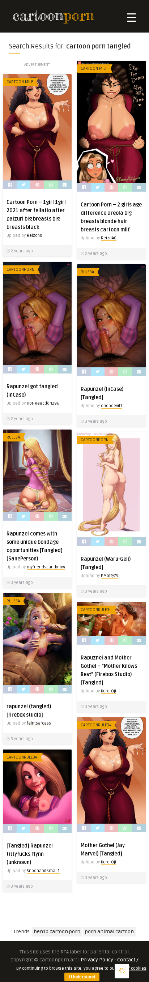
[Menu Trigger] (131, 17)
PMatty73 (109, 575)
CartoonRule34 (96, 609)
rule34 (87, 272)
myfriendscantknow (46, 567)
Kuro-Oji (108, 691)
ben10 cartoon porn (57, 931)
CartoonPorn (20, 269)
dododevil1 (111, 406)
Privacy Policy (97, 960)
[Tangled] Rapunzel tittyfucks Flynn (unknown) (30, 854)
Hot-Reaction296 (43, 403)
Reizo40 (108, 238)
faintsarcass (39, 723)
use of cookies (131, 968)
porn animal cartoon (109, 931)
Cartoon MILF (94, 68)
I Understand (82, 976)
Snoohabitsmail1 (43, 870)
